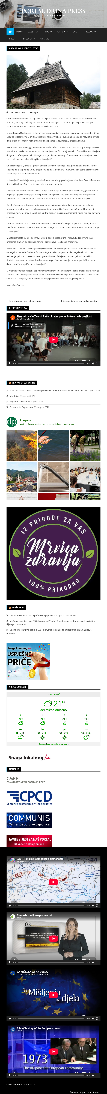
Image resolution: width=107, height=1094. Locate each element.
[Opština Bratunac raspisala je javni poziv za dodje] (85, 445)
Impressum (85, 1092)
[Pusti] (10, 363)
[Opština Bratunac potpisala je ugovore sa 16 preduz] (85, 477)
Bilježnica (27, 39)
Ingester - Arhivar (18, 401)
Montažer (14, 396)
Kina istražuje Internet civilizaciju (25, 301)
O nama (74, 1092)
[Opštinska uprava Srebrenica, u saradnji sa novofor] (22, 477)
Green (12, 39)
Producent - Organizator (22, 407)
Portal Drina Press (53, 11)
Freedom (89, 32)
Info (18, 32)
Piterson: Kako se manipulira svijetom (79, 301)
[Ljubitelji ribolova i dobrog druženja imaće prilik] (53, 445)
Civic (75, 32)
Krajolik (35, 112)
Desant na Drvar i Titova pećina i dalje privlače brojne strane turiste (43, 615)
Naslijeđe (44, 39)
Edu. (47, 32)
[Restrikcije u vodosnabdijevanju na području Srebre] (53, 477)
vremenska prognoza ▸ (53, 744)
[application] (53, 339)
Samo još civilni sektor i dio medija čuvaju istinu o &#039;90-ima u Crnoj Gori (47, 390)
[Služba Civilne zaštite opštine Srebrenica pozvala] (22, 445)
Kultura (61, 32)
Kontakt (96, 1092)
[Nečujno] (93, 363)
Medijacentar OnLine (23, 382)
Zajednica (33, 32)
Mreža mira (17, 607)
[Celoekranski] (97, 363)
